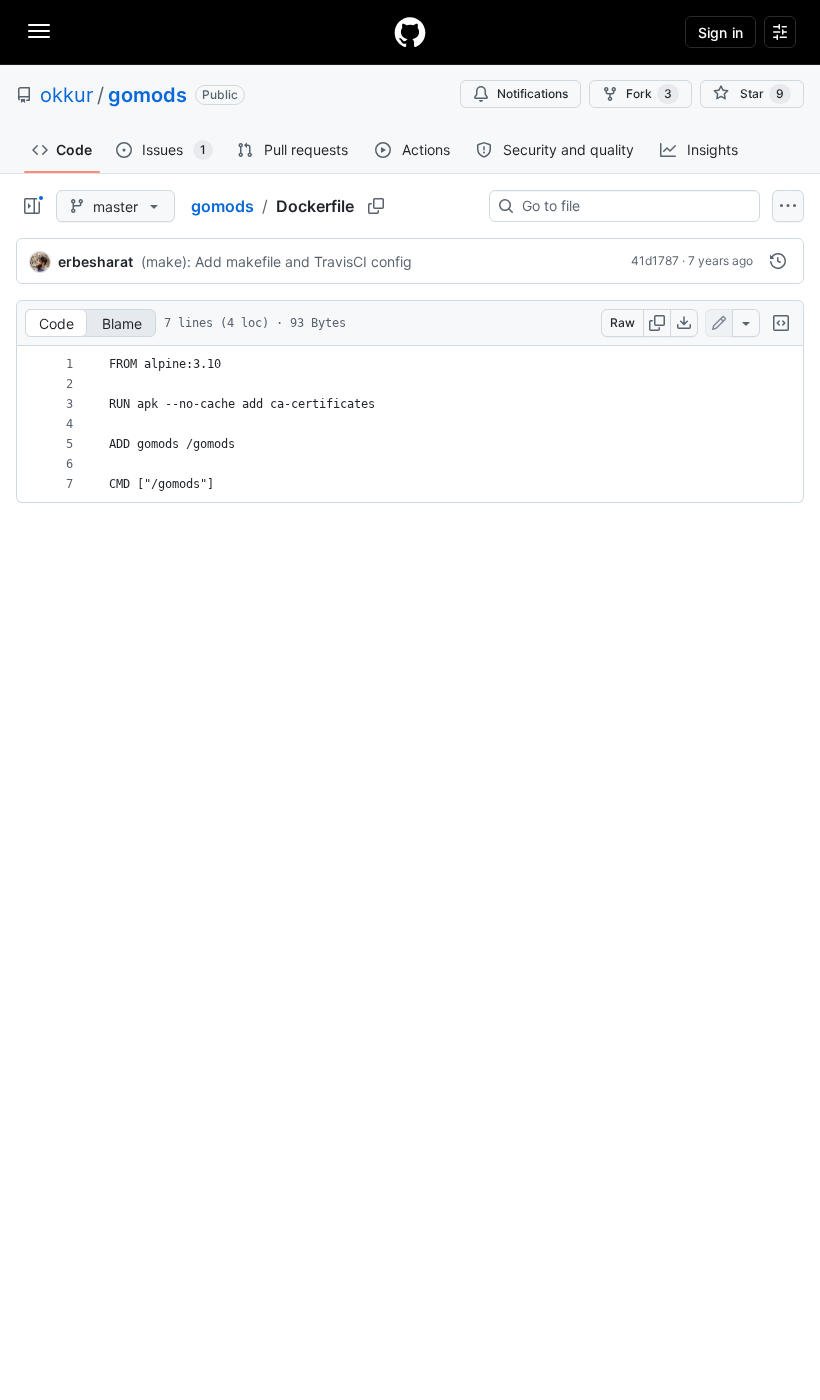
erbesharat (95, 261)
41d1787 (655, 260)
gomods (147, 95)
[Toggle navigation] (39, 31)
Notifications (532, 93)
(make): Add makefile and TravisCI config (276, 261)
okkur (66, 95)
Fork (649, 93)
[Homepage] (410, 32)
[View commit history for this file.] (778, 261)
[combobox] (632, 206)
